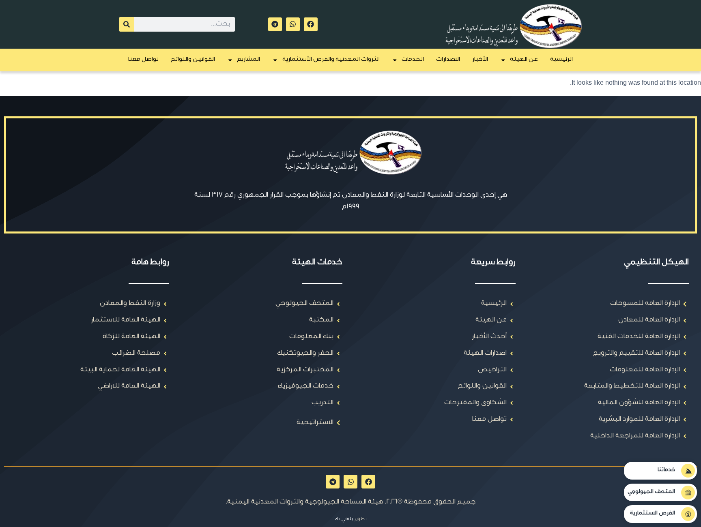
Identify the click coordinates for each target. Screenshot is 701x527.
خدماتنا (666, 470)
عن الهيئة (524, 60)
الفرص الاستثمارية (652, 513)
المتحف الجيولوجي (651, 492)
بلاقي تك (344, 519)
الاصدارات (448, 60)
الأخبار (480, 60)
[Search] (126, 24)
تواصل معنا (143, 60)
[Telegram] (275, 24)
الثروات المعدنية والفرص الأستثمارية (331, 60)
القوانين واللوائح (193, 60)
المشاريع (248, 60)
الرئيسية (561, 60)
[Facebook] (311, 24)
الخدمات (413, 60)
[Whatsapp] (293, 24)
